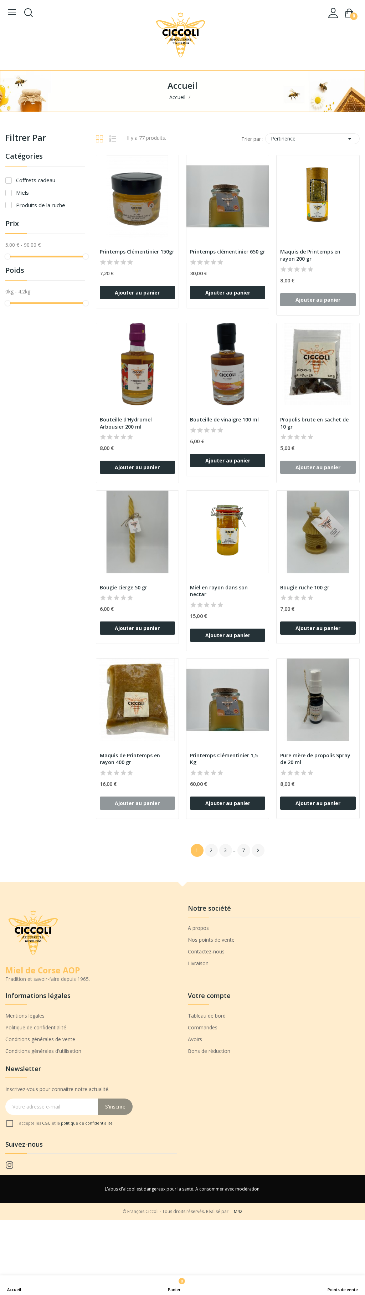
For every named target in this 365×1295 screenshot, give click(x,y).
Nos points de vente (211, 939)
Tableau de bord (207, 1015)
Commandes (202, 1027)
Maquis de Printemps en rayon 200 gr (310, 255)
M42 (238, 1211)
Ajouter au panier (137, 292)
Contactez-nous (206, 951)
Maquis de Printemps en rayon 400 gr (130, 759)
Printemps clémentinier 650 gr (227, 251)
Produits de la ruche (40, 205)
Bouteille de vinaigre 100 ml (224, 419)
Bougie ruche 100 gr (304, 587)
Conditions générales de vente (40, 1039)
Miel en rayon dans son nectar (219, 591)
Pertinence (312, 138)
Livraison (198, 963)
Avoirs (195, 1039)
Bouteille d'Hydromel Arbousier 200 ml (126, 423)
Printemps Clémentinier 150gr (137, 251)
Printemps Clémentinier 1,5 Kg (224, 759)
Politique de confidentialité (35, 1027)
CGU (47, 1123)
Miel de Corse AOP (42, 970)
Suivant (258, 850)
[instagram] (9, 1165)
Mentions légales (25, 1015)
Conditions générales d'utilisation (43, 1051)
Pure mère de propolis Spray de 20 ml (315, 759)
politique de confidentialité (87, 1123)
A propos (198, 928)
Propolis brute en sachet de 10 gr (314, 423)
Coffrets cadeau (35, 180)
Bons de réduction (209, 1051)
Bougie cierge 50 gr (123, 587)
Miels (22, 192)
